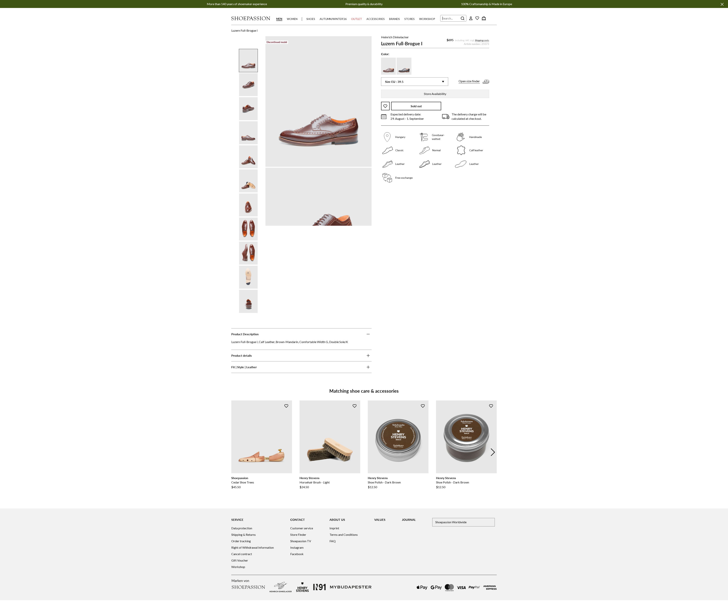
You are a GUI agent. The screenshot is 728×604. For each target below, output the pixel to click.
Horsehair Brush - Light (315, 482)
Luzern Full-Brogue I (244, 30)
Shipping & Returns (243, 534)
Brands (394, 18)
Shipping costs (482, 40)
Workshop (427, 18)
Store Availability (435, 94)
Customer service (301, 528)
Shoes (310, 18)
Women (292, 18)
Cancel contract (241, 554)
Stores (409, 18)
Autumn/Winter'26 (333, 18)
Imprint (334, 528)
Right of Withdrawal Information (252, 547)
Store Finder (298, 534)
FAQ (332, 541)
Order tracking (241, 541)
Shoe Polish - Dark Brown (384, 482)
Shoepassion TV (300, 541)
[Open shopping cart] (484, 18)
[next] (493, 452)
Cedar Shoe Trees (242, 482)
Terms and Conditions (343, 534)
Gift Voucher (239, 560)
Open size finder (469, 81)
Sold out (416, 106)
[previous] (235, 452)
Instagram (297, 547)
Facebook (297, 554)
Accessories (375, 18)
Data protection (241, 528)
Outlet (356, 18)
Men (279, 18)
